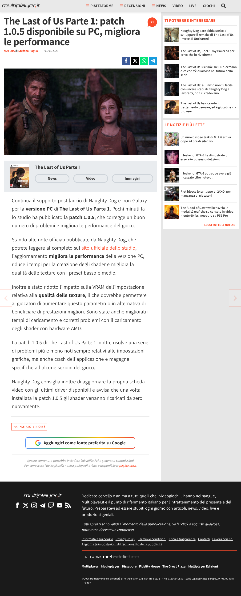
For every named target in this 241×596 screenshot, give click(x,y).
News (52, 178)
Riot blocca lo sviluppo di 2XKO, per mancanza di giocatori (206, 193)
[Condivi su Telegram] (153, 61)
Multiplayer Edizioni (203, 566)
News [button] (161, 5)
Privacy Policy (125, 539)
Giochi (209, 5)
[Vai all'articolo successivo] (6, 298)
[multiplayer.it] (43, 495)
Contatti (204, 539)
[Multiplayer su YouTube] (59, 505)
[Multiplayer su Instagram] (34, 505)
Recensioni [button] (134, 5)
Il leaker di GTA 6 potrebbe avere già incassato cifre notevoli (206, 175)
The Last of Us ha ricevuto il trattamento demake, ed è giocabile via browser (208, 107)
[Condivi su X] (135, 61)
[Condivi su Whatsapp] (144, 61)
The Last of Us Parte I (57, 167)
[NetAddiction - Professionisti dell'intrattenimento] (121, 557)
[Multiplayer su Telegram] (42, 505)
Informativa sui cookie (97, 539)
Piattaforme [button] (101, 5)
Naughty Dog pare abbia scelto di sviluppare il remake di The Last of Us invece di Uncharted (207, 34)
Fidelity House (149, 566)
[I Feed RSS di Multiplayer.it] (68, 505)
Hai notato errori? (29, 427)
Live (193, 5)
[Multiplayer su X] (25, 505)
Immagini (132, 178)
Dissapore (129, 566)
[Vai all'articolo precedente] (235, 298)
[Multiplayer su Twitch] (51, 505)
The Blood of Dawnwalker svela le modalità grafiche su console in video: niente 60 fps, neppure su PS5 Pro (207, 212)
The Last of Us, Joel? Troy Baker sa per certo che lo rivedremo (207, 53)
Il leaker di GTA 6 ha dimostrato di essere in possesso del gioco (205, 157)
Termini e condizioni (152, 539)
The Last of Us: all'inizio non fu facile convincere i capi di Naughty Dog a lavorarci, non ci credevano (207, 89)
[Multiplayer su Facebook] (17, 505)
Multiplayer (90, 566)
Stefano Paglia (28, 51)
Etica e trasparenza (182, 539)
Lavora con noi (222, 539)
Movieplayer (110, 566)
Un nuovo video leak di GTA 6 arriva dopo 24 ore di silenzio (206, 139)
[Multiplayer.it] (21, 6)
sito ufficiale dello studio (108, 247)
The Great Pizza (174, 566)
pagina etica (127, 465)
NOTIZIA (9, 51)
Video (178, 5)
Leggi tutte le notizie (219, 225)
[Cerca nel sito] (223, 6)
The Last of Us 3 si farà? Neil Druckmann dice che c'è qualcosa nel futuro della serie (209, 71)
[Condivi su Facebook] (126, 61)
